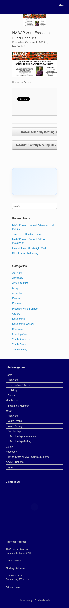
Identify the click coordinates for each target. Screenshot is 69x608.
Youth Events (19, 344)
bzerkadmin (19, 46)
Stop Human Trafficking (25, 253)
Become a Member (18, 405)
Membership (12, 400)
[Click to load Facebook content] (34, 181)
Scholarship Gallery (23, 324)
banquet (16, 288)
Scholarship (18, 319)
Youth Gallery (19, 349)
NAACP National (15, 462)
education (17, 293)
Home (9, 375)
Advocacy (17, 278)
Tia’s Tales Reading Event (26, 234)
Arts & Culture (20, 283)
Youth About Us (21, 339)
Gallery (16, 313)
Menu (62, 5)
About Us (13, 380)
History (13, 390)
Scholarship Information (23, 436)
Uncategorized (20, 334)
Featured (17, 303)
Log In (9, 467)
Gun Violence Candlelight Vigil (29, 248)
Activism (17, 272)
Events (27, 82)
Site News (18, 329)
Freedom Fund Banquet (25, 308)
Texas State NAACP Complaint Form (28, 457)
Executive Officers (20, 385)
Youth (9, 410)
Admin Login (13, 587)
